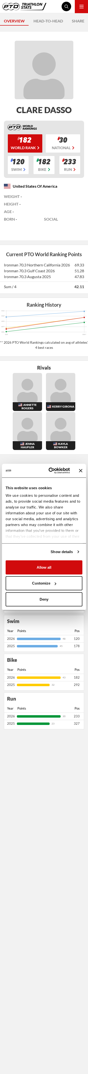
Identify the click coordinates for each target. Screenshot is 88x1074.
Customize (41, 583)
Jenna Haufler (28, 445)
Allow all (44, 567)
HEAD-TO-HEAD (48, 21)
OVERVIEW (14, 21)
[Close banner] (80, 470)
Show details (62, 552)
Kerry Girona (63, 406)
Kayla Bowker (61, 445)
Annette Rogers (29, 406)
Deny (44, 599)
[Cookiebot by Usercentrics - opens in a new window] (51, 471)
